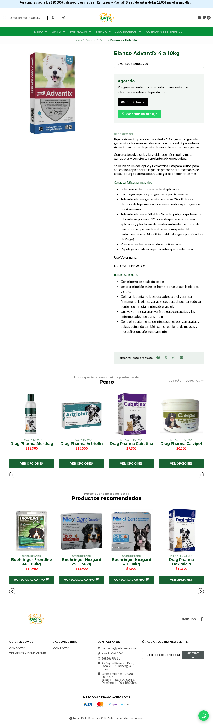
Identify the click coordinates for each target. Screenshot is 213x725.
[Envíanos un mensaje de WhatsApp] (203, 715)
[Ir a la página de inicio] (106, 17)
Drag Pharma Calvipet (181, 444)
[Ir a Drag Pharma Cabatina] (131, 414)
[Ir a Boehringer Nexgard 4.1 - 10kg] (131, 531)
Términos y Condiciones (27, 653)
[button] (76, 475)
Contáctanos (134, 102)
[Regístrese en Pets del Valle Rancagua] (64, 18)
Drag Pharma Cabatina (131, 444)
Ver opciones (31, 463)
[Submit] (4, 18)
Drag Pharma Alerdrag (31, 444)
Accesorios (126, 32)
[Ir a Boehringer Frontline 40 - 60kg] (31, 531)
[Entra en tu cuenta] (53, 18)
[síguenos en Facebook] (199, 18)
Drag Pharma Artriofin (82, 444)
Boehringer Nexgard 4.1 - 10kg (131, 562)
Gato (57, 32)
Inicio (79, 40)
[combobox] (23, 18)
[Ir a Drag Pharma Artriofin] (81, 414)
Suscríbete (193, 655)
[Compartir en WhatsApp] (174, 357)
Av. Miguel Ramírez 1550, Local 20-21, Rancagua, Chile (118, 666)
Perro (37, 32)
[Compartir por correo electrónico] (182, 357)
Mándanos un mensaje (141, 114)
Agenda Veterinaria (164, 32)
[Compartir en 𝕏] (166, 357)
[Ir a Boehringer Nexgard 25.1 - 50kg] (81, 531)
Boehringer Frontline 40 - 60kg (31, 562)
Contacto (17, 648)
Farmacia (79, 32)
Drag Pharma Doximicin (181, 562)
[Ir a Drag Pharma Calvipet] (181, 414)
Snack (102, 32)
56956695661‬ (111, 658)
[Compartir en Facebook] (158, 357)
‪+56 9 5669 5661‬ (113, 653)
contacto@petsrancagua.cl (119, 648)
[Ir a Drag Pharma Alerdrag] (31, 414)
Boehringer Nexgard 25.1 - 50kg (81, 562)
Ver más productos (185, 381)
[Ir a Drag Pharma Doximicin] (181, 531)
